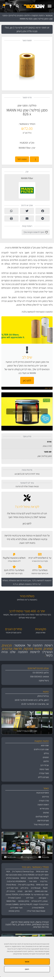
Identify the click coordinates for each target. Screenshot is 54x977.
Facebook (11, 857)
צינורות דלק (11, 891)
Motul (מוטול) (11, 884)
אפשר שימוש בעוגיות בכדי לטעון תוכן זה (27, 411)
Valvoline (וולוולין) (12, 878)
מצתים (20, 891)
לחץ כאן (27, 380)
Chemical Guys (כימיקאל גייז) (23, 871)
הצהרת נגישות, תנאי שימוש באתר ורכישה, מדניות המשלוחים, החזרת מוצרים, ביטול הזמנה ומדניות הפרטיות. (27, 924)
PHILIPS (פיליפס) (26, 904)
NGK (8, 871)
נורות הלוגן (24, 888)
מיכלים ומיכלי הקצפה (40, 904)
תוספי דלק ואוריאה (41, 874)
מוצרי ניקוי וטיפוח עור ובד (39, 894)
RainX (45, 888)
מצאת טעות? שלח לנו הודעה (27, 486)
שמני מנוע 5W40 (42, 884)
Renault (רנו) (35, 888)
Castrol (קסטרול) (14, 898)
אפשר (27, 961)
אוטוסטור (49, 15)
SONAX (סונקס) (33, 878)
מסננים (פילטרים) (16, 15)
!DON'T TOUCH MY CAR (27, 731)
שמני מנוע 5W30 (42, 871)
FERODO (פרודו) (28, 874)
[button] (49, 6)
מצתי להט (29, 898)
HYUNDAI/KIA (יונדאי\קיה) (16, 881)
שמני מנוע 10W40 (41, 891)
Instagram (28, 857)
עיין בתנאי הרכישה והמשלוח (20, 580)
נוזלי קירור (43, 881)
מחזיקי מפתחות (23, 901)
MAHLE (23, 878)
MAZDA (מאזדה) (38, 907)
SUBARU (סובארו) (12, 904)
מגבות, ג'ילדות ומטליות (39, 901)
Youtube (45, 857)
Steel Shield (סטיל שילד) (36, 911)
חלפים (27, 15)
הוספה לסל (22, 159)
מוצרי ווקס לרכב (12, 888)
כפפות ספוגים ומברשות (14, 874)
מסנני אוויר (33, 881)
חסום (27, 969)
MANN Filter (25, 147)
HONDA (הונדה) (24, 894)
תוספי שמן (28, 891)
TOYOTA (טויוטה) (12, 894)
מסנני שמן (23, 105)
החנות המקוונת (37, 15)
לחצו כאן (27, 523)
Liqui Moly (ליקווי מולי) (26, 884)
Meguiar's (44, 878)
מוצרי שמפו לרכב (16, 907)
